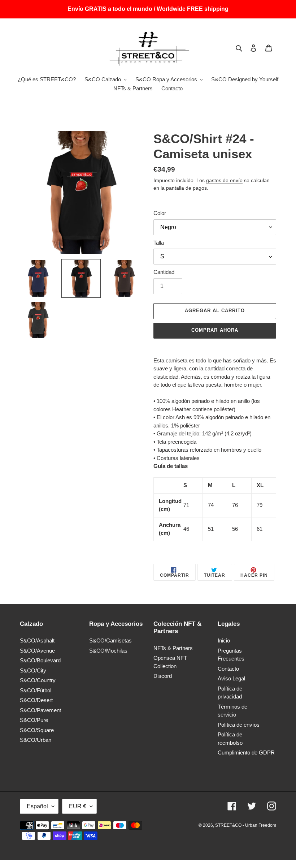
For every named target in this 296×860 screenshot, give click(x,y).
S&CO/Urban (35, 740)
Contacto (228, 669)
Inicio (224, 640)
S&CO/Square (37, 730)
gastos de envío (224, 180)
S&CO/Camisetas (110, 640)
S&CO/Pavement (40, 710)
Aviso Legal (231, 678)
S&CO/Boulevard (40, 660)
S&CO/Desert (36, 700)
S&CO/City (33, 670)
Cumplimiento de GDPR (246, 752)
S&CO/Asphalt (37, 640)
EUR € (77, 806)
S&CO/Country (38, 680)
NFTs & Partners (173, 648)
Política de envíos (239, 725)
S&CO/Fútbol (35, 690)
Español (37, 806)
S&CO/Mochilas (108, 651)
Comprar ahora (214, 330)
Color (159, 213)
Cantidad (163, 272)
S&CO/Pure (34, 720)
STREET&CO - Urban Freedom (245, 825)
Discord (162, 676)
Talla (158, 243)
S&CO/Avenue (37, 651)
